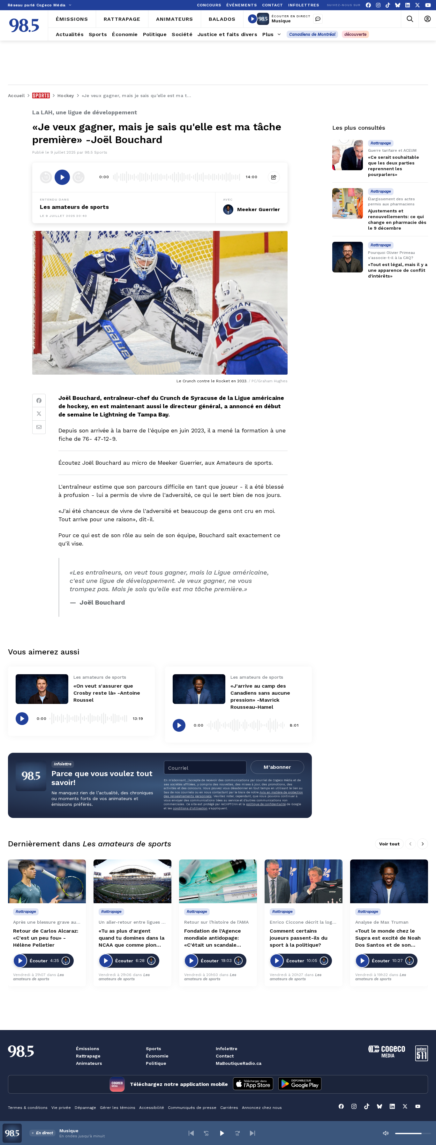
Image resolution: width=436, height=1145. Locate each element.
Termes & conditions (28, 1107)
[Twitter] (39, 414)
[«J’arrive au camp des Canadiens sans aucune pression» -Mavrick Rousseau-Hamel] (199, 689)
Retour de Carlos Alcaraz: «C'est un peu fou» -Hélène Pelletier (45, 938)
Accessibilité (151, 1107)
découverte (355, 34)
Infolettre (226, 1048)
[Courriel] (39, 427)
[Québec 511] (421, 1060)
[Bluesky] (397, 5)
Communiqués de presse (192, 1107)
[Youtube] (428, 5)
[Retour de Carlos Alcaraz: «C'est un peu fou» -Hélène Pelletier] (47, 881)
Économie (157, 1055)
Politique (156, 1063)
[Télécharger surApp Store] (253, 1084)
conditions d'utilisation (190, 808)
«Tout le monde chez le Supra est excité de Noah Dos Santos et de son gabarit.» (388, 938)
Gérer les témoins (117, 1107)
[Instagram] (378, 5)
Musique (281, 20)
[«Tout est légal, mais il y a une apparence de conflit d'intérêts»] (347, 257)
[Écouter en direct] (252, 19)
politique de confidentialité (266, 804)
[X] (417, 5)
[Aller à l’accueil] (24, 25)
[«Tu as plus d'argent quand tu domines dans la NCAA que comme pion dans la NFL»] (132, 881)
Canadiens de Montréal (312, 34)
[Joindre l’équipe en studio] (318, 19)
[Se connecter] (427, 19)
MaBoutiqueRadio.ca (238, 1063)
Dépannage (85, 1107)
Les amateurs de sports (74, 206)
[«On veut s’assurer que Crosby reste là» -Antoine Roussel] (42, 689)
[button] (191, 1133)
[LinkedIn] (407, 5)
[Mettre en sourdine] (385, 1133)
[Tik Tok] (388, 5)
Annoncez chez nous (262, 1107)
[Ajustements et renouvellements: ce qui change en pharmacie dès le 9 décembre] (347, 203)
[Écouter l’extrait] (62, 177)
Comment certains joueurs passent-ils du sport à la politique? (298, 938)
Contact (225, 1055)
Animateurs (89, 1063)
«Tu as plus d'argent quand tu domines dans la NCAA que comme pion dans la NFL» (131, 938)
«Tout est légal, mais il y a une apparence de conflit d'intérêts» (397, 270)
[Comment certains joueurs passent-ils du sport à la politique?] (303, 881)
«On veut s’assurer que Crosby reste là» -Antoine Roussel (106, 693)
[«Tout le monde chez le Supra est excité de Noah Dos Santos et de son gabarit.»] (389, 881)
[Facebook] (368, 5)
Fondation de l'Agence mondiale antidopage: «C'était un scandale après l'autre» (212, 938)
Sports (153, 1048)
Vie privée (61, 1107)
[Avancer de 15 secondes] (78, 177)
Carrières (229, 1107)
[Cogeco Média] (386, 1056)
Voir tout (389, 843)
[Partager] (274, 177)
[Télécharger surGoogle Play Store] (299, 1084)
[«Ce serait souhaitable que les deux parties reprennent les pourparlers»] (347, 155)
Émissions (87, 1048)
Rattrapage (88, 1055)
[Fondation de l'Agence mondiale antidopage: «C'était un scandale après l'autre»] (218, 881)
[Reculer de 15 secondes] (46, 177)
